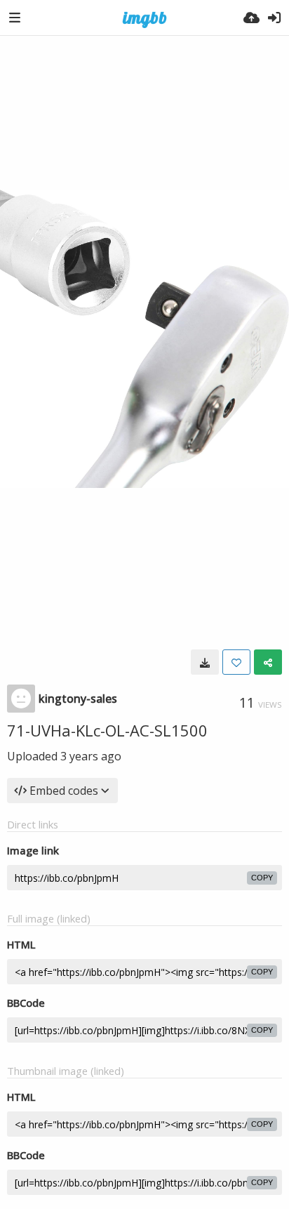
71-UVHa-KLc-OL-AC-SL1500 (107, 730)
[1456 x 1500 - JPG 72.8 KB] (205, 662)
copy (262, 877)
